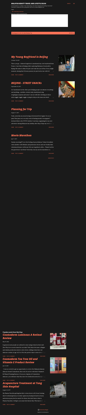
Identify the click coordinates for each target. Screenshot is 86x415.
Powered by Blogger (43, 409)
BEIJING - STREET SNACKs (26, 83)
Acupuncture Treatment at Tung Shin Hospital (22, 384)
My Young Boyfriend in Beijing (29, 57)
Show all (71, 33)
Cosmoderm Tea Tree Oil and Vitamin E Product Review (20, 360)
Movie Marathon (21, 135)
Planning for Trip (21, 109)
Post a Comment (19, 74)
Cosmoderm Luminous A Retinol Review (22, 336)
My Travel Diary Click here (17, 11)
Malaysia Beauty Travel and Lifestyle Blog (28, 3)
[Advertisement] (40, 46)
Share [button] (12, 74)
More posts (51, 158)
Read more (51, 74)
